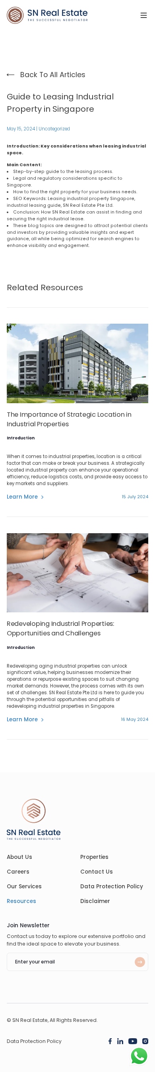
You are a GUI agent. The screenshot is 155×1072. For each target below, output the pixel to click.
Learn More (22, 497)
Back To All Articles (52, 75)
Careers (18, 872)
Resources (21, 901)
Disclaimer (95, 901)
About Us (19, 857)
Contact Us (96, 872)
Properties (94, 857)
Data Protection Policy (111, 886)
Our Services (24, 886)
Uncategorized (54, 129)
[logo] (47, 15)
